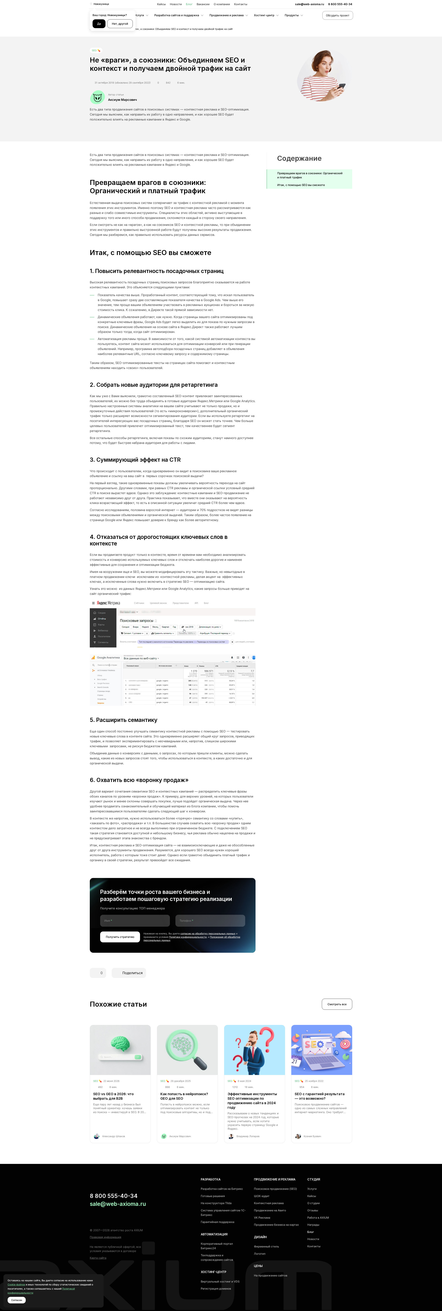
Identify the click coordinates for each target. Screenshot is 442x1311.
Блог (189, 4)
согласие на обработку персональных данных (207, 933)
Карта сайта (98, 1258)
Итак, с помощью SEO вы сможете (301, 185)
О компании (222, 4)
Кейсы (161, 4)
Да (99, 23)
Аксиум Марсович (122, 100)
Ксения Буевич (312, 1136)
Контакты (240, 4)
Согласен (16, 1300)
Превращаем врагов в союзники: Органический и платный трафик (310, 175)
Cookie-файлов (16, 1284)
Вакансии (203, 4)
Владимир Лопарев (248, 1136)
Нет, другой (120, 23)
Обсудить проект (337, 15)
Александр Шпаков (113, 1136)
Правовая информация (105, 1237)
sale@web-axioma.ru (309, 4)
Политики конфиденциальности (187, 936)
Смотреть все (337, 1004)
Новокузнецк (101, 3)
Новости (176, 4)
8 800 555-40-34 (340, 4)
